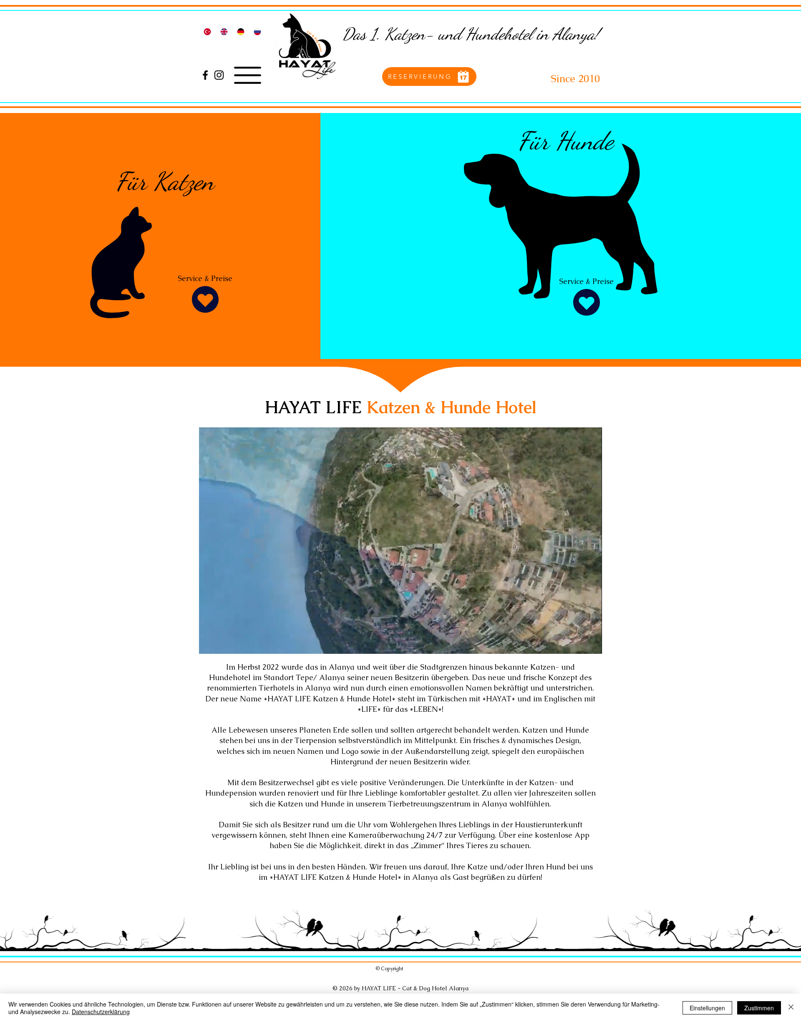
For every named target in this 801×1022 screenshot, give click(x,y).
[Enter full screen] (590, 642)
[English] (223, 31)
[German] (240, 31)
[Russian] (257, 31)
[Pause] (209, 642)
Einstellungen (707, 1008)
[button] (247, 75)
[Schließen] (791, 1007)
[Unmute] (224, 642)
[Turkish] (207, 31)
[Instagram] (219, 75)
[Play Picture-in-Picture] (576, 642)
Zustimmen (759, 1008)
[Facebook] (205, 75)
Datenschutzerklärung (101, 1011)
